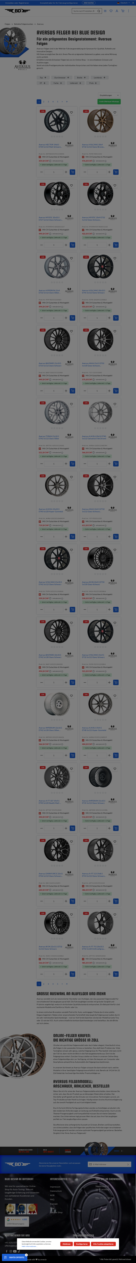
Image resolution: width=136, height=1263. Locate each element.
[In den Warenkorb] (72, 172)
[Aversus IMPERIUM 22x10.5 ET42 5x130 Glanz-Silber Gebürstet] (57, 704)
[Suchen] (99, 11)
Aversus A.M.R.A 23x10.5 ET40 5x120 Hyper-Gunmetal (51, 510)
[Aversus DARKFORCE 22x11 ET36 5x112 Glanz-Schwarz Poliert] (57, 850)
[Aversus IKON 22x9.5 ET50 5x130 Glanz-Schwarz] (100, 558)
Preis (91, 83)
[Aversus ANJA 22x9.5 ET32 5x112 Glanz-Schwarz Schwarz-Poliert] (100, 485)
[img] (69, 144)
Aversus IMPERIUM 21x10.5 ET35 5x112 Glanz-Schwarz (93, 802)
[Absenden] (128, 1164)
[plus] (66, 172)
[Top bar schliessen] (133, 2)
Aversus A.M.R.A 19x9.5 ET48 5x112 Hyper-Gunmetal (94, 729)
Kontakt (54, 1204)
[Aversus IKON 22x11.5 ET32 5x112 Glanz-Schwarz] (57, 923)
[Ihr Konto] (117, 11)
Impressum (55, 1186)
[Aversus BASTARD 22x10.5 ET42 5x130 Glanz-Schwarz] (57, 631)
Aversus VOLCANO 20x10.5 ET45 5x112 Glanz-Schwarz (93, 291)
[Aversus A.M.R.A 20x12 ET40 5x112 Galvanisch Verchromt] (100, 412)
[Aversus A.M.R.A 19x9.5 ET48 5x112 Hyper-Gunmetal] (100, 704)
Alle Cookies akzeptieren (103, 1244)
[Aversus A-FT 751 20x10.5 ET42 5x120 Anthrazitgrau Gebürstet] (100, 923)
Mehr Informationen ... (30, 1246)
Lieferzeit (74, 83)
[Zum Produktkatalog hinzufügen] (71, 112)
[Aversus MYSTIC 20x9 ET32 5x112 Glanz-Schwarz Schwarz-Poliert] (100, 194)
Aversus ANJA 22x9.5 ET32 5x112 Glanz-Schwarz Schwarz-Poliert (93, 510)
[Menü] (105, 11)
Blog (52, 1208)
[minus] (41, 172)
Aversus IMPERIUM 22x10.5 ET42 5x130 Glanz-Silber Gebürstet (50, 729)
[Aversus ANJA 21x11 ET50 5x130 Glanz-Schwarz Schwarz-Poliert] (100, 339)
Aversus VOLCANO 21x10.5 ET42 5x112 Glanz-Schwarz (50, 583)
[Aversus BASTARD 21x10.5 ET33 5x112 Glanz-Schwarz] (57, 339)
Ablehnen (67, 1244)
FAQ (52, 1199)
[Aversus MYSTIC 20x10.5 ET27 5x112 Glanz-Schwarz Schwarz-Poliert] (57, 194)
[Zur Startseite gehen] (17, 11)
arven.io (43, 1259)
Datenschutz (56, 1191)
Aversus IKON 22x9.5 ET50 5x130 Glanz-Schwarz (93, 583)
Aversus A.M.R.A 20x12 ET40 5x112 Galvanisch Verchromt (94, 437)
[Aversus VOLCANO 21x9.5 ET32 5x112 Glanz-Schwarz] (100, 631)
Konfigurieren (82, 1244)
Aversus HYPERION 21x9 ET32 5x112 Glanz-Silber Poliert (49, 291)
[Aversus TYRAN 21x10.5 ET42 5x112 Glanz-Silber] (57, 412)
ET (41, 83)
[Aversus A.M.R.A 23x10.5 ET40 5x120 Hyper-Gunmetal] (57, 485)
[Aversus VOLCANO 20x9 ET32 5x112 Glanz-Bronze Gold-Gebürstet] (100, 121)
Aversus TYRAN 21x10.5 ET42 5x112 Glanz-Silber (49, 437)
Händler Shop (56, 1212)
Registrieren (24, 3)
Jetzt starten (89, 3)
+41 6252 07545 (12, 1242)
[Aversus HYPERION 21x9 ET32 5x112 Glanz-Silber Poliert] (57, 266)
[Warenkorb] (122, 11)
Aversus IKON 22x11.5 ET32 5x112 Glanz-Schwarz (50, 947)
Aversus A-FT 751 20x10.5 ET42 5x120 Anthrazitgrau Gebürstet (93, 947)
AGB (52, 1195)
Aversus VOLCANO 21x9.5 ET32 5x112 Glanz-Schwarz (93, 656)
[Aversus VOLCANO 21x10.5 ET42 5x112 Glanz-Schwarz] (57, 558)
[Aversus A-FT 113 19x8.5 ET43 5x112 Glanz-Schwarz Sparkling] (100, 850)
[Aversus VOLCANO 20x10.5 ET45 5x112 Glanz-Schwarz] (100, 266)
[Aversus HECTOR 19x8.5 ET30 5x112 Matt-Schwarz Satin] (57, 121)
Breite (79, 77)
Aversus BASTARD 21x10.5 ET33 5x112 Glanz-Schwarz (50, 364)
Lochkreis (98, 77)
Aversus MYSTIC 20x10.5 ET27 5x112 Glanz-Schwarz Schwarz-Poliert (50, 218)
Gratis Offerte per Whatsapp (109, 101)
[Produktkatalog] (111, 11)
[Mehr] (128, 11)
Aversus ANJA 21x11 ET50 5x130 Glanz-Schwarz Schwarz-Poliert (93, 364)
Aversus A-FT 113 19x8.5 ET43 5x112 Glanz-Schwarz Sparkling (93, 874)
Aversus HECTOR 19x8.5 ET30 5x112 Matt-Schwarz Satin (50, 145)
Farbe (56, 83)
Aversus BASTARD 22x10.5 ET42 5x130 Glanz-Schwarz (50, 656)
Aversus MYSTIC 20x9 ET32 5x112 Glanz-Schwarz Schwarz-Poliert (93, 218)
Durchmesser (60, 77)
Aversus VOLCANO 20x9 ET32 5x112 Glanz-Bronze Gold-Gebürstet (92, 145)
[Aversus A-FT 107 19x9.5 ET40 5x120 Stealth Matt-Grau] (57, 777)
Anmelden (9, 3)
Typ (41, 77)
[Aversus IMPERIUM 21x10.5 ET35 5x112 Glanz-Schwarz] (100, 777)
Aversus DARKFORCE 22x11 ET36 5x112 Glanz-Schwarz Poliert (51, 874)
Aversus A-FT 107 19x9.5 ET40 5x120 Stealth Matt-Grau (49, 802)
